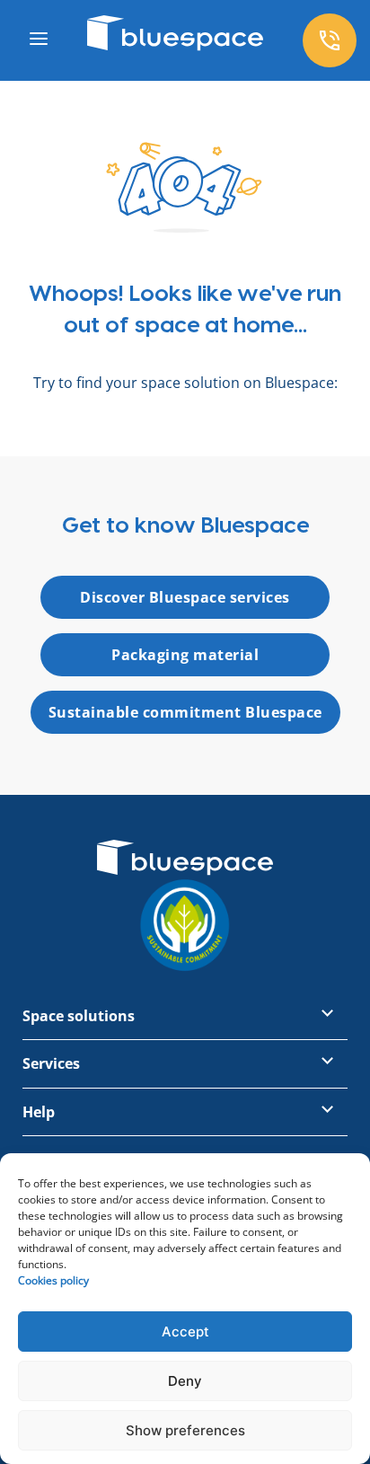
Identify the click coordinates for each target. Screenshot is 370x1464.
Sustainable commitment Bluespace (185, 712)
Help (38, 1112)
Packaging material (185, 655)
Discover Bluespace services (185, 597)
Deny (185, 1380)
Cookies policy (53, 1280)
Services (51, 1063)
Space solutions (78, 1016)
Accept (185, 1331)
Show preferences (185, 1430)
